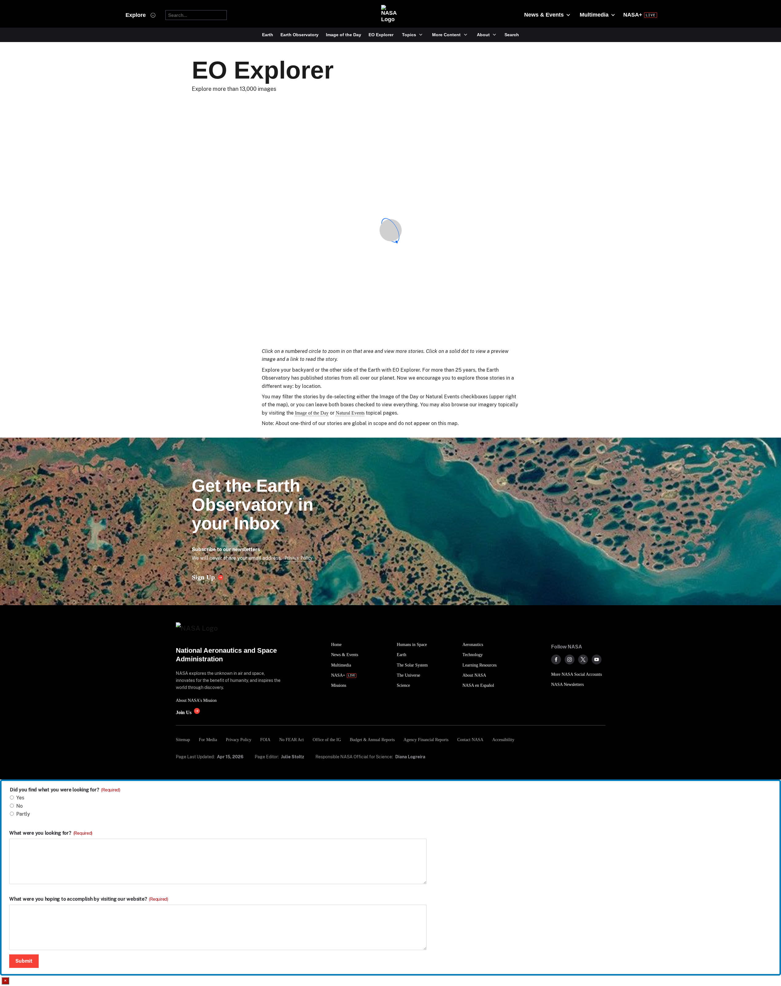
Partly (23, 814)
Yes (20, 798)
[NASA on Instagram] (569, 659)
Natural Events (350, 413)
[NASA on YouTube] (596, 659)
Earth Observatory (299, 34)
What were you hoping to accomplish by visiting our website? (88, 899)
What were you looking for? (50, 833)
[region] (390, 230)
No (19, 806)
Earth (267, 34)
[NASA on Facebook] (556, 659)
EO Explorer (381, 34)
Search (512, 34)
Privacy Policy (298, 557)
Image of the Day (343, 34)
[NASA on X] (583, 659)
